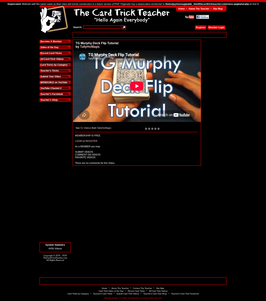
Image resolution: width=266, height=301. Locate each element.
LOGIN (78, 141)
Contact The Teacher (142, 288)
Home (181, 8)
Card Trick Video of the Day (111, 291)
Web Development (131, 298)
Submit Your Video (51, 76)
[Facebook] (202, 17)
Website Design (111, 298)
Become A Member (51, 41)
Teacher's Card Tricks (102, 294)
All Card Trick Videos (52, 59)
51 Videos (85, 128)
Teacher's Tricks (50, 70)
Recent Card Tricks (51, 53)
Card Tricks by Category (54, 65)
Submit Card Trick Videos (127, 294)
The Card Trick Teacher (54, 20)
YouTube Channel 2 (51, 88)
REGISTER (91, 141)
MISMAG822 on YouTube (54, 82)
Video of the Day (50, 47)
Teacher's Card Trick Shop (155, 294)
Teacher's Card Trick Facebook (185, 294)
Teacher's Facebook (52, 94)
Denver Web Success (152, 298)
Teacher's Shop (49, 100)
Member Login (216, 27)
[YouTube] (189, 17)
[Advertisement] (149, 34)
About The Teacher (198, 8)
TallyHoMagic (90, 46)
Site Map (218, 8)
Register (200, 27)
